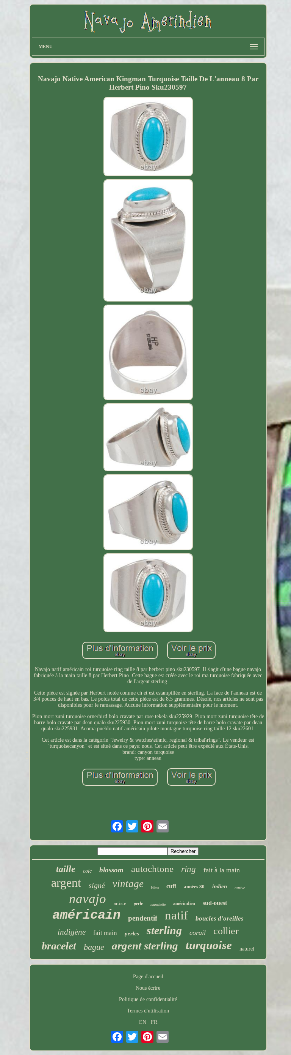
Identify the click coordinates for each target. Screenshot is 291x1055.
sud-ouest (215, 903)
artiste (120, 903)
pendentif (142, 918)
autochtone (152, 869)
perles (132, 933)
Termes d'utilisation (148, 1011)
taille (65, 869)
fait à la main (221, 870)
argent (66, 882)
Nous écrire (148, 988)
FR (154, 1022)
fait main (105, 933)
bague (94, 947)
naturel (246, 949)
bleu (155, 887)
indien (219, 886)
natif (176, 915)
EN (142, 1022)
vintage (128, 883)
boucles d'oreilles (220, 918)
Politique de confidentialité (148, 999)
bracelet (59, 946)
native (240, 887)
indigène (72, 932)
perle (138, 903)
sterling (164, 930)
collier (226, 931)
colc (87, 871)
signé (97, 885)
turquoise (209, 945)
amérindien (184, 903)
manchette (158, 904)
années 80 (194, 886)
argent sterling (145, 946)
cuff (171, 886)
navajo (87, 898)
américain (86, 915)
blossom (111, 870)
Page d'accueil (148, 976)
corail (197, 933)
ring (188, 869)
